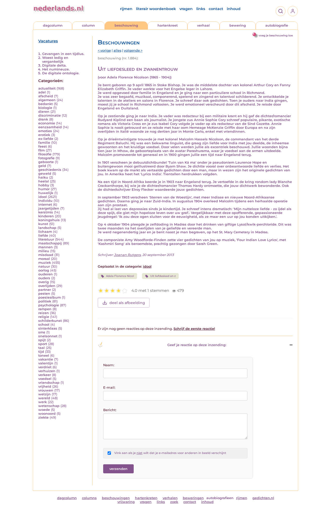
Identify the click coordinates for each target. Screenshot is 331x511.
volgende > (133, 50)
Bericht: (109, 410)
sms (41, 332)
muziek (44, 263)
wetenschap (48, 406)
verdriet (44, 367)
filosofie (44, 154)
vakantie (45, 359)
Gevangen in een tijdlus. (63, 54)
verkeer (44, 375)
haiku (43, 177)
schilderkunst (50, 321)
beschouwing (126, 25)
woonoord (47, 414)
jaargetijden (48, 208)
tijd (41, 352)
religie (43, 317)
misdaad (45, 255)
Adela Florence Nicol (120, 276)
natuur (44, 266)
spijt (42, 340)
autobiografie (276, 25)
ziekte (43, 417)
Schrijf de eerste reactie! (194, 329)
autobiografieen (220, 498)
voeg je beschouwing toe (276, 35)
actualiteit (47, 88)
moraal (44, 259)
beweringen (193, 498)
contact (216, 8)
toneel (43, 355)
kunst (43, 224)
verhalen (170, 498)
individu (45, 201)
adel (42, 92)
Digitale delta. (54, 65)
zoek (174, 502)
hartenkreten (146, 498)
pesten (44, 294)
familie (44, 143)
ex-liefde (45, 139)
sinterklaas (47, 328)
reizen (43, 313)
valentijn (45, 363)
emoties (45, 131)
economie (46, 123)
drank (43, 119)
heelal (43, 181)
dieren (43, 112)
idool (42, 197)
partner (44, 290)
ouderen (45, 274)
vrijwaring (126, 502)
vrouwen (45, 390)
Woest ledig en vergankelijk (55, 59)
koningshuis (49, 220)
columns (89, 498)
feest (42, 146)
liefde (43, 235)
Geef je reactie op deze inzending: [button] (196, 345)
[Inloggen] (293, 11)
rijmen (126, 8)
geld (42, 166)
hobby (43, 185)
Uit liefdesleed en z (163, 276)
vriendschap (48, 383)
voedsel (44, 379)
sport (42, 344)
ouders (44, 278)
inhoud (233, 8)
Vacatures (48, 41)
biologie (45, 108)
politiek (44, 301)
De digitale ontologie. (60, 73)
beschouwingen (116, 498)
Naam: (108, 365)
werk (42, 402)
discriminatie (49, 115)
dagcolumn (53, 25)
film (41, 150)
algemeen (47, 100)
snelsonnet (47, 336)
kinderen (46, 216)
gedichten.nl (263, 498)
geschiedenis (49, 170)
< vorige (104, 50)
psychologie (48, 305)
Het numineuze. (56, 69)
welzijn (44, 394)
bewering (237, 25)
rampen (44, 309)
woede (44, 410)
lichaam (45, 232)
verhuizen (46, 371)
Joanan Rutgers (127, 255)
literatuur (46, 239)
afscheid (45, 96)
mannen (45, 247)
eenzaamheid (50, 127)
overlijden (46, 286)
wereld (44, 398)
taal (41, 348)
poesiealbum (49, 297)
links (200, 8)
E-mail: (109, 387)
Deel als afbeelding (127, 302)
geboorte (46, 162)
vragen (186, 8)
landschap (47, 228)
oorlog (43, 270)
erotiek (44, 135)
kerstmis (45, 212)
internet (45, 204)
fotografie (46, 158)
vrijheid (44, 386)
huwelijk (45, 193)
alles (117, 50)
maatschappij (50, 243)
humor (44, 189)
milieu (43, 251)
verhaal (203, 25)
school (43, 324)
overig (43, 282)
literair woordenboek (156, 8)
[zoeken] (280, 11)
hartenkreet (167, 25)
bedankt (45, 104)
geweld (44, 173)
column (88, 25)
